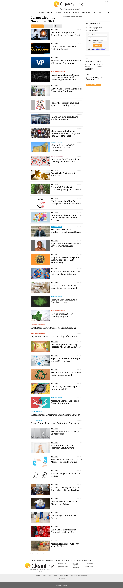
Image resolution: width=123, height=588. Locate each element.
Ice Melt (99, 61)
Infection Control (101, 63)
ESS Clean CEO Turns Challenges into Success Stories (66, 230)
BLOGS (78, 560)
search (108, 12)
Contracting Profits (76, 8)
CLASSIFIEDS (71, 560)
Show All (49, 26)
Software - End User (89, 566)
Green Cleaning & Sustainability (89, 69)
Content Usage (73, 575)
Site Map (66, 575)
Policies (61, 575)
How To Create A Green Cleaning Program (62, 315)
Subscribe (55, 575)
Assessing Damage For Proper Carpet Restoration (65, 402)
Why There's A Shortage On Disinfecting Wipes (64, 503)
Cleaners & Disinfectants (91, 65)
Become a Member (34, 569)
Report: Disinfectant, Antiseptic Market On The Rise (66, 359)
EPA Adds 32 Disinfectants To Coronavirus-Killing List (65, 531)
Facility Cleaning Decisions (67, 9)
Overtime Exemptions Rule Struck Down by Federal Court (65, 33)
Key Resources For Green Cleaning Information (54, 336)
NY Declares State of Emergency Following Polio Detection (66, 272)
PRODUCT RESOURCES (61, 560)
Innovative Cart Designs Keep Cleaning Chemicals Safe (65, 160)
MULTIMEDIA (40, 560)
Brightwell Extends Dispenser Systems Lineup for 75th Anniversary (65, 260)
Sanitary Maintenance (66, 8)
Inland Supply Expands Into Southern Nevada (64, 118)
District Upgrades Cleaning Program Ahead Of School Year (66, 345)
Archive (58, 26)
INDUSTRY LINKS (86, 560)
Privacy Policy (96, 49)
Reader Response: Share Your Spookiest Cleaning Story (65, 104)
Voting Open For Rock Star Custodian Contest (63, 47)
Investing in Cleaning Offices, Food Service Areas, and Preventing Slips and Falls (65, 77)
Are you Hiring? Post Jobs (93, 84)
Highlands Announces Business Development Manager (66, 244)
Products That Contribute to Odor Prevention (64, 301)
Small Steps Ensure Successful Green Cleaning (53, 328)
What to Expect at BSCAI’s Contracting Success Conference (63, 147)
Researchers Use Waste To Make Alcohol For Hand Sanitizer (66, 460)
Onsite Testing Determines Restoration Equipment (55, 423)
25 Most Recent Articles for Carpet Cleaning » (73, 16)
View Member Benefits (44, 569)
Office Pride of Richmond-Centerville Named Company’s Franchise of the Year (65, 133)
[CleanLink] (68, 4)
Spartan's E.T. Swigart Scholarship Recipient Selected (66, 188)
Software (99, 66)
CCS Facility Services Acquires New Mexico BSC (65, 387)
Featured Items (38, 26)
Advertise (44, 575)
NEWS (33, 560)
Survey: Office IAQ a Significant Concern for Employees (66, 90)
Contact (49, 575)
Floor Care (87, 66)
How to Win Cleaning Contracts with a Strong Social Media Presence (66, 217)
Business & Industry (90, 61)
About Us (38, 575)
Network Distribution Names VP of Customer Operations (66, 62)
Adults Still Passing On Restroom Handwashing (62, 446)
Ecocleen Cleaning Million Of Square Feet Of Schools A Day (65, 488)
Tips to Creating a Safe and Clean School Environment (64, 286)
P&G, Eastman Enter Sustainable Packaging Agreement (66, 373)
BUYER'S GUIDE (49, 560)
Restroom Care (101, 65)
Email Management (82, 575)
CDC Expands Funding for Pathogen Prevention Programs (66, 202)
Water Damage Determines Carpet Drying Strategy (55, 415)
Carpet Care (88, 63)
